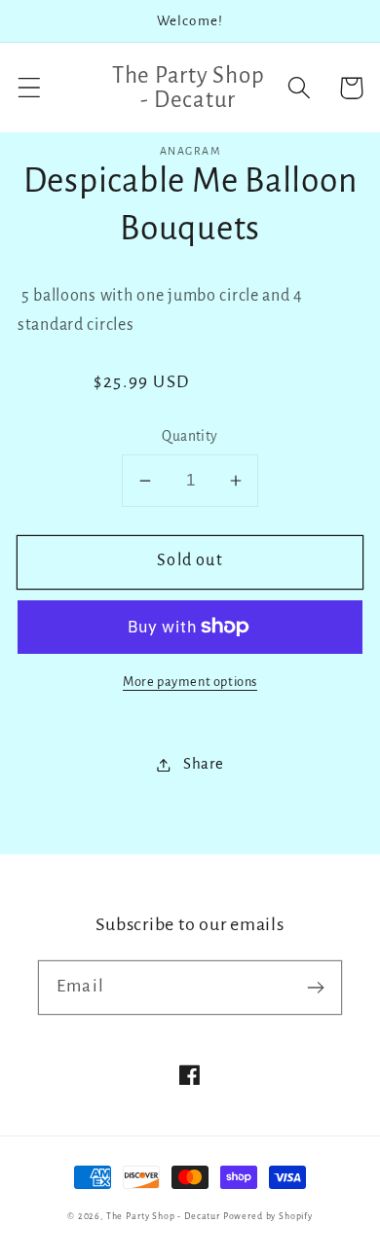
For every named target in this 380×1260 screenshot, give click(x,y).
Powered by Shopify (268, 1216)
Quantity (190, 436)
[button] (30, 88)
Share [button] (203, 764)
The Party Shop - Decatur (163, 1216)
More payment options (190, 681)
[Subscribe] (315, 987)
